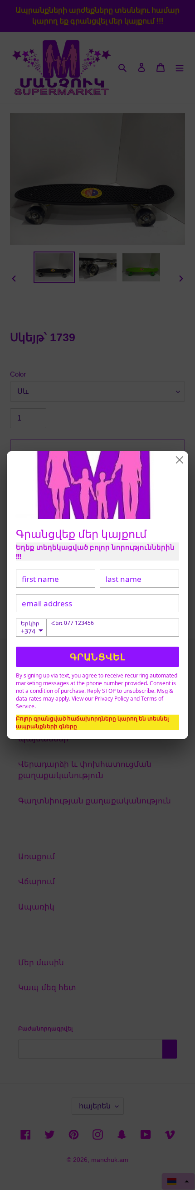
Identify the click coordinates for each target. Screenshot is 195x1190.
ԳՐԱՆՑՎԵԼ (98, 657)
